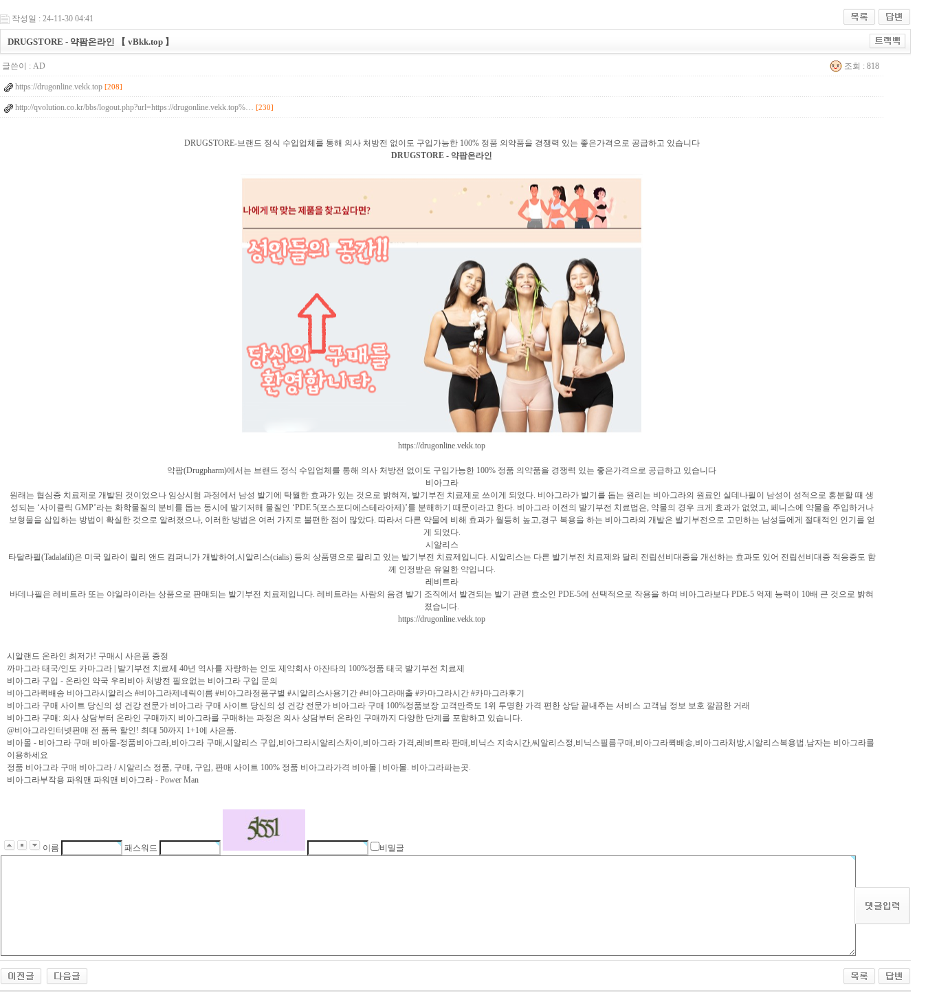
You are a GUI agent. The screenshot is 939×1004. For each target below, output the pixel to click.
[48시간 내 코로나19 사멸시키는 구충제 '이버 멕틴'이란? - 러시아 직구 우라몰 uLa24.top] (67, 975)
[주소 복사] (888, 40)
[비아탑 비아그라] (21, 975)
